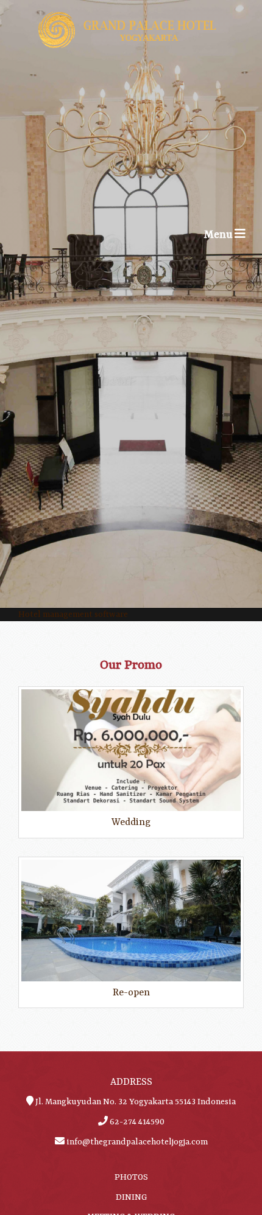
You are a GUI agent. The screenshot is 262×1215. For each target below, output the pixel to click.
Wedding (131, 822)
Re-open (131, 992)
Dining (131, 1197)
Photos (131, 1177)
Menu (228, 243)
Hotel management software (73, 614)
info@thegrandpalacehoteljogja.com (137, 1142)
